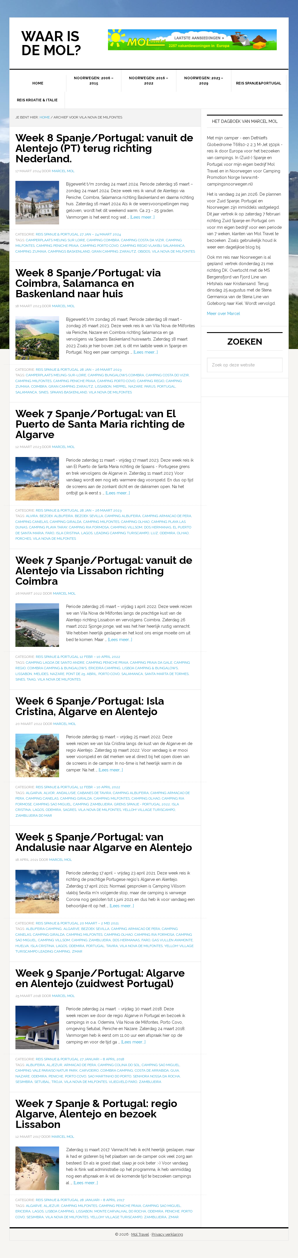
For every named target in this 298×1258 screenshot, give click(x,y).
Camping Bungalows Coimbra (116, 375)
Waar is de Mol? (51, 43)
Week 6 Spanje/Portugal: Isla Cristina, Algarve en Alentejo (89, 706)
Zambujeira (150, 1082)
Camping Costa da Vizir (142, 240)
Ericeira (23, 1211)
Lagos (87, 533)
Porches (23, 539)
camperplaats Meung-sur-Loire (56, 375)
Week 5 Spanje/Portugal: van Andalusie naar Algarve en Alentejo (103, 842)
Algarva (34, 793)
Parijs (149, 386)
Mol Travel (140, 1234)
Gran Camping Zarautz (114, 251)
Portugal (166, 386)
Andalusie (66, 793)
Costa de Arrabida (152, 1070)
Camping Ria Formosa (89, 527)
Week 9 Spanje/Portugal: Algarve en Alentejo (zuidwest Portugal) (100, 978)
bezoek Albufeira (56, 516)
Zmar (77, 951)
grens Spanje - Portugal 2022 (142, 804)
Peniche (56, 1076)
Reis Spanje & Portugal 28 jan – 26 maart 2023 (78, 370)
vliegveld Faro (123, 1082)
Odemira (167, 533)
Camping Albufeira (123, 516)
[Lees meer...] (142, 217)
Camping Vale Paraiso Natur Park (46, 1070)
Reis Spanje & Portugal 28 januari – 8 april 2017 (80, 1200)
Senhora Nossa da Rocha (156, 1076)
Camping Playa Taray (48, 527)
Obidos (144, 251)
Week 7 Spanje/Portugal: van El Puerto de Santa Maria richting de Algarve (100, 423)
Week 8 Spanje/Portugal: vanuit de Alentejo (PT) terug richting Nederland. (104, 148)
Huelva (22, 946)
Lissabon (103, 386)
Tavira (112, 946)
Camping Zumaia (30, 251)
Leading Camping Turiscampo (121, 533)
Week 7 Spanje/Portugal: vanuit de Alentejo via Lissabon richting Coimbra (103, 570)
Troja (57, 1082)
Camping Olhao (135, 522)
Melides (41, 674)
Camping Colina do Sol (119, 1065)
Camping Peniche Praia (57, 246)
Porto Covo (109, 674)
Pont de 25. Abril (81, 674)
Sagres (69, 810)
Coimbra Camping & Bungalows (57, 668)
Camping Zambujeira (92, 804)
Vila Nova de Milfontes (173, 251)
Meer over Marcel (223, 313)
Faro (49, 533)
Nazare (135, 386)
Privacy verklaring (167, 1234)
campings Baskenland (69, 251)
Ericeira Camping (104, 668)
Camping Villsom (126, 527)
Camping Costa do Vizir (167, 375)
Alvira (32, 516)
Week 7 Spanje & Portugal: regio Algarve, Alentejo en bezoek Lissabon (96, 1113)
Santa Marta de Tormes (167, 674)
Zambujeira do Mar (33, 816)
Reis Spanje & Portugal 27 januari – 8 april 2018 (80, 1059)
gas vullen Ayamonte (172, 940)
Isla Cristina (67, 533)
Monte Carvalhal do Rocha (120, 1211)
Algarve (71, 929)
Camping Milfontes (33, 381)
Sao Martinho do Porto (109, 1076)
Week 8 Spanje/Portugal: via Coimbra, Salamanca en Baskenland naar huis (88, 283)
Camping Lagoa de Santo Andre (55, 663)
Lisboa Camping (59, 1211)
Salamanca (26, 392)
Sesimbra (24, 1082)
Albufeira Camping (44, 929)
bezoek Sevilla (89, 516)
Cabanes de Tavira (94, 793)
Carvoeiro (89, 1070)
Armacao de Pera (80, 1065)
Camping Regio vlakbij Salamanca (152, 246)
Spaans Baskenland (68, 392)
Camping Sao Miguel (52, 804)
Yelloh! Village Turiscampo (149, 810)
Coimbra (39, 386)
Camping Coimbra (103, 240)
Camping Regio (150, 381)
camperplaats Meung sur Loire (55, 240)
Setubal (42, 1082)
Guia (175, 1070)
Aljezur (54, 1065)
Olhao (183, 533)
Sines (43, 392)
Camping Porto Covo (99, 246)
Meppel (120, 386)
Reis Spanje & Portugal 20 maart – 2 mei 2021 (77, 923)
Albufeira (35, 1065)
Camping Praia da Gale (151, 663)
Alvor (49, 793)
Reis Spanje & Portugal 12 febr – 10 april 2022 (78, 657)
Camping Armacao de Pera (166, 516)
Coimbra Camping (116, 1070)
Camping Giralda (65, 522)
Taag (31, 679)
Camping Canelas (31, 522)
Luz (154, 533)
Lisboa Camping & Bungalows (150, 668)
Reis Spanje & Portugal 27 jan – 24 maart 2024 (78, 234)
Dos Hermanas (157, 527)
